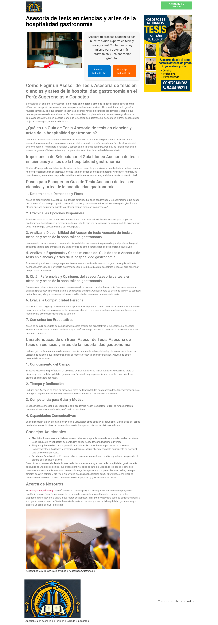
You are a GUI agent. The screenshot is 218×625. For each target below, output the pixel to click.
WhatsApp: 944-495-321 (124, 71)
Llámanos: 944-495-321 (99, 71)
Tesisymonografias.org (41, 490)
